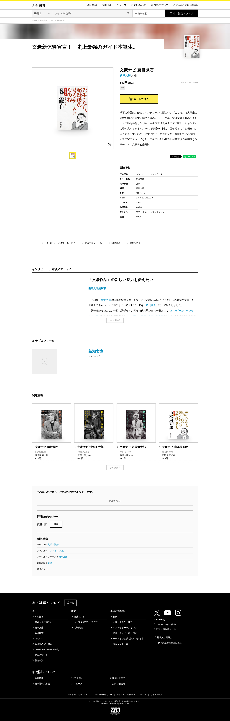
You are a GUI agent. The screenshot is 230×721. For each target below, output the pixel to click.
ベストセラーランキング (125, 627)
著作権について (159, 5)
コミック (39, 638)
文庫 (50, 563)
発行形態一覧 (41, 655)
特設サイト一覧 (120, 644)
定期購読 (78, 627)
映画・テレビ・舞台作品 (125, 633)
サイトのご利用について (78, 694)
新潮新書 (39, 633)
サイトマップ (156, 694)
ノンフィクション (56, 550)
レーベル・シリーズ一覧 (47, 649)
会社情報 (92, 5)
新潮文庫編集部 (97, 288)
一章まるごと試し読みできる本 (128, 638)
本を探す (39, 616)
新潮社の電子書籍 (43, 644)
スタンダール (176, 310)
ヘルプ (143, 694)
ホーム (35, 20)
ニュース (121, 5)
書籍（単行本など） (44, 622)
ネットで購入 (141, 99)
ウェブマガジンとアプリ (86, 622)
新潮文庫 (125, 75)
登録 (56, 524)
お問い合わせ (138, 5)
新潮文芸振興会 (164, 637)
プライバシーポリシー (102, 694)
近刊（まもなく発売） (124, 622)
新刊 (115, 616)
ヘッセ (190, 310)
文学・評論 (53, 544)
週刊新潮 (151, 305)
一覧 (72, 602)
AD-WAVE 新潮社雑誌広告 (187, 5)
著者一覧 (39, 660)
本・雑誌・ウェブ (183, 13)
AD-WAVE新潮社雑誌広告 (169, 642)
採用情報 (107, 5)
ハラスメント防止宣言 (126, 694)
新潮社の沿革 (118, 678)
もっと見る (114, 320)
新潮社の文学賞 (42, 683)
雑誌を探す (79, 616)
